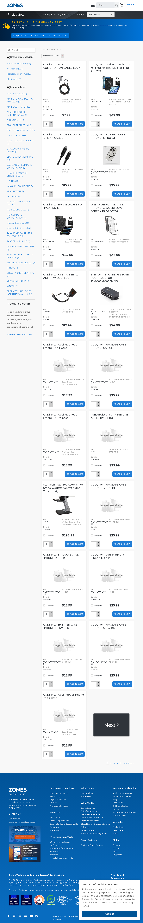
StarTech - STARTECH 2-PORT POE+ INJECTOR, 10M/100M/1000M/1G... (110, 278)
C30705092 (48, 242)
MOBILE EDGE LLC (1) (18, 210)
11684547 (94, 669)
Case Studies (118, 803)
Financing (54, 827)
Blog (115, 800)
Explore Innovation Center (124, 812)
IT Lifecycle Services (59, 806)
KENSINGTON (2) (15, 191)
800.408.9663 (15, 819)
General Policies (59, 916)
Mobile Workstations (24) (19, 63)
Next (110, 725)
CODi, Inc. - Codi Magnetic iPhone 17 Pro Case (60, 416)
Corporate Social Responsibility (64, 824)
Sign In (131, 5)
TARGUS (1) (12, 268)
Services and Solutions (62, 788)
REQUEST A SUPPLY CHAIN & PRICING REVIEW (40, 36)
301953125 (47, 389)
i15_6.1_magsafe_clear (99, 383)
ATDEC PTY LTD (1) (16, 120)
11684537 (47, 599)
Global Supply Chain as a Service (95, 824)
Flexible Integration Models (62, 858)
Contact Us (15, 814)
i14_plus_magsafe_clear (51, 593)
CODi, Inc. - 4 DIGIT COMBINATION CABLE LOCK (61, 66)
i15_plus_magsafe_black (100, 663)
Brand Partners (89, 840)
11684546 (47, 669)
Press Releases (119, 816)
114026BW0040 (97, 242)
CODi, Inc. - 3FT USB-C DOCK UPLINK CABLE (62, 136)
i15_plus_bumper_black (52, 663)
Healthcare (118, 830)
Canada (116, 845)
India (115, 851)
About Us (55, 812)
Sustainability (56, 830)
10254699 (47, 319)
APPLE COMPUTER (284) (19, 107)
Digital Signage (88, 830)
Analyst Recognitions (122, 793)
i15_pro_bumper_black (99, 173)
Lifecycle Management (91, 814)
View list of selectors (19, 334)
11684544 (94, 389)
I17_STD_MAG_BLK (99, 592)
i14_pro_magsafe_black (99, 523)
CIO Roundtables (120, 806)
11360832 (47, 179)
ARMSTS (47, 522)
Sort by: (88, 14)
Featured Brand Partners (92, 845)
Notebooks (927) (15, 69)
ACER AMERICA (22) (17, 93)
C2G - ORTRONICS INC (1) (19, 125)
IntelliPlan (54, 851)
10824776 (47, 109)
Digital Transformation (91, 821)
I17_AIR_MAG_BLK (51, 382)
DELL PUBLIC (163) (16, 135)
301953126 (47, 739)
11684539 (94, 529)
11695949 (47, 249)
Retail (115, 834)
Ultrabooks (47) (14, 79)
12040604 (95, 319)
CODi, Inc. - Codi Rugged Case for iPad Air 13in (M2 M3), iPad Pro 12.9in (110, 68)
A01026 (46, 312)
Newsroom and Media (124, 788)
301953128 (95, 599)
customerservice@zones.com (22, 822)
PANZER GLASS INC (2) (18, 241)
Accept (109, 913)
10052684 (95, 249)
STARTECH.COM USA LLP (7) (21, 262)
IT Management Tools (61, 837)
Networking (55, 796)
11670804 (95, 459)
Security (53, 803)
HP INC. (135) (13, 181)
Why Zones (55, 818)
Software (85, 827)
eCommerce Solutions (60, 842)
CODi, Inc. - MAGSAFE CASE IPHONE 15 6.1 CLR (108, 346)
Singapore (117, 855)
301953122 (47, 459)
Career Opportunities (59, 821)
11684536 (94, 179)
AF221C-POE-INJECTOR (100, 313)
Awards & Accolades (122, 796)
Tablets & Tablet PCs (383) (19, 74)
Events (116, 809)
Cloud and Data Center (60, 793)
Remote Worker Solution (92, 818)
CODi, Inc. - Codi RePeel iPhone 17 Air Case (63, 696)
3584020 (47, 529)
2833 (93, 452)
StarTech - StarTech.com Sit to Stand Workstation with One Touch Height (63, 488)
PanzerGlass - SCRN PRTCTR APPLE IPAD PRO (109, 416)
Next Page (128, 763)
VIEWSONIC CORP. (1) (18, 281)
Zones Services (88, 808)
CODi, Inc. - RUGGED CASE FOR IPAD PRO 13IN (63, 206)
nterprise (54, 855)
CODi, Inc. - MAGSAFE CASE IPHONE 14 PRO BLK (108, 486)
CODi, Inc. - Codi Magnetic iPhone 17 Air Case (60, 346)
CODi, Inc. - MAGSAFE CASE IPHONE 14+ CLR (61, 556)
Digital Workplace (58, 800)
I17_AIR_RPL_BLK (50, 732)
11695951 (94, 109)
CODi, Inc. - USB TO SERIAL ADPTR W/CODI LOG (60, 276)
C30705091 (96, 102)
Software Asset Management (94, 834)
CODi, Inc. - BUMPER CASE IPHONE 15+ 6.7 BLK (60, 626)
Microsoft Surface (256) (18, 223)
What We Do (87, 803)
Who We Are (87, 788)
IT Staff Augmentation (90, 811)
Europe (116, 848)
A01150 (46, 172)
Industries (118, 822)
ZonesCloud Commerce (61, 848)
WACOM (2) (12, 286)
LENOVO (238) (14, 196)
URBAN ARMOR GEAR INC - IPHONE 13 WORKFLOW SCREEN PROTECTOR (108, 208)
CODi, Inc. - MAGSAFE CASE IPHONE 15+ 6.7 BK (108, 626)
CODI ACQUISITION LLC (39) (21, 130)
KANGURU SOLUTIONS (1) (20, 186)
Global (116, 840)
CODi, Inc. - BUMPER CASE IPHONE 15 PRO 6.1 (108, 136)
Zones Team (86, 796)
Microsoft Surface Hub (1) (19, 228)
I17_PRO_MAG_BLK (51, 452)
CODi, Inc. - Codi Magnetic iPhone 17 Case (108, 556)
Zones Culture (87, 793)
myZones (54, 845)
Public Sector (119, 827)
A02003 (47, 102)
